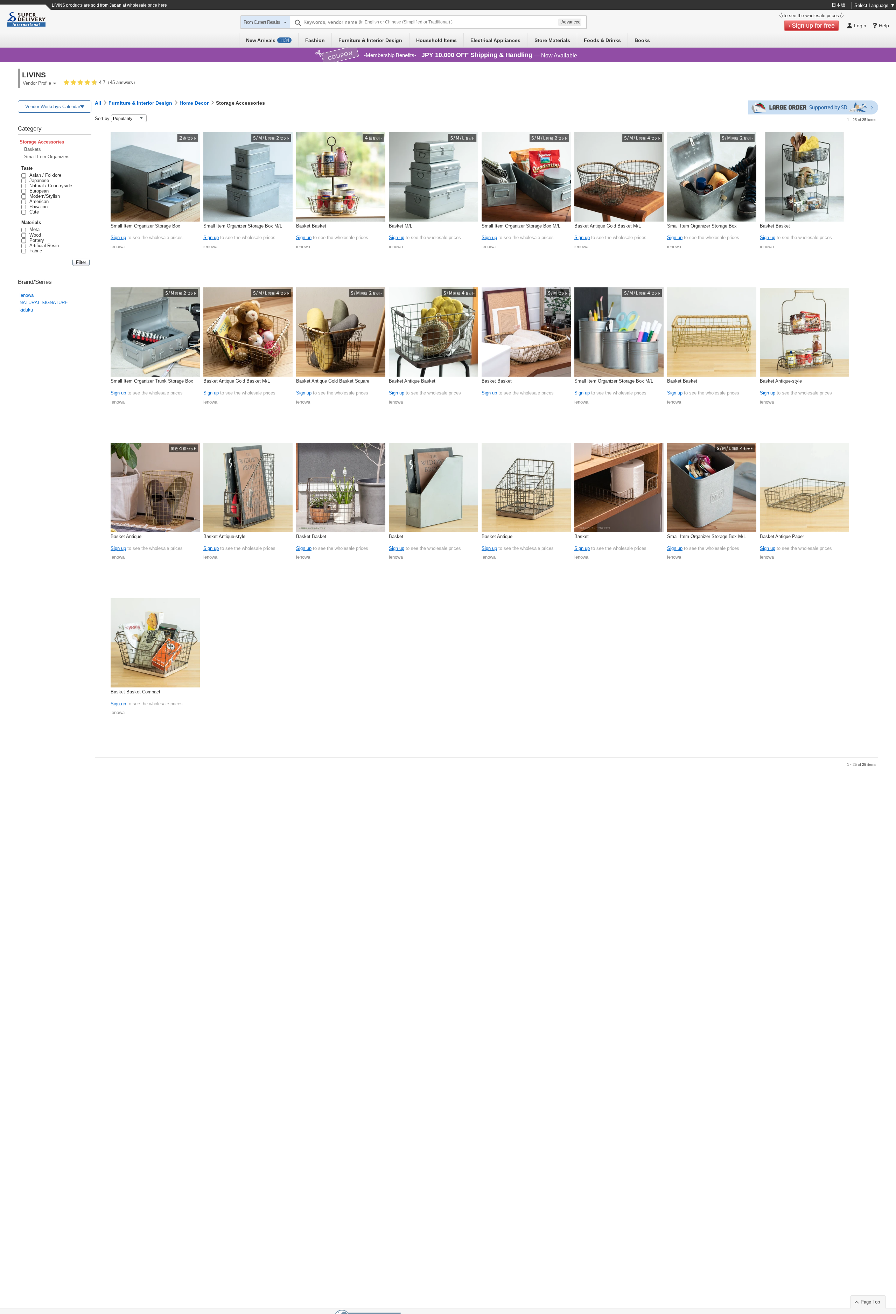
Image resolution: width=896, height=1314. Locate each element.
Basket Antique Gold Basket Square (332, 381)
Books (642, 40)
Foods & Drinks (602, 40)
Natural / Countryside (49, 185)
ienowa (27, 295)
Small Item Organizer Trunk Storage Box (152, 381)
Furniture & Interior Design (370, 40)
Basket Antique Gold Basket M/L (607, 226)
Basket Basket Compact (135, 691)
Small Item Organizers (47, 156)
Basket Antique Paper (782, 536)
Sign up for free (813, 25)
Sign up (118, 237)
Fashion (315, 40)
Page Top (870, 1302)
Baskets (32, 149)
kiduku (26, 310)
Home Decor (194, 102)
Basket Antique (126, 536)
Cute (33, 212)
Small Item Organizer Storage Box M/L (242, 226)
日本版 (838, 5)
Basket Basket (311, 226)
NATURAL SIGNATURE (44, 302)
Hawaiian (37, 206)
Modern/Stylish (43, 196)
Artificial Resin (43, 245)
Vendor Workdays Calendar (52, 106)
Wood (34, 235)
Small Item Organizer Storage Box (145, 226)
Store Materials (552, 40)
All (98, 102)
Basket (396, 536)
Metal (34, 229)
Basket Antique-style (781, 381)
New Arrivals (267, 40)
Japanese (38, 180)
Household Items (436, 40)
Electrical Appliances (495, 40)
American (38, 201)
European (38, 191)
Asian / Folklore (44, 175)
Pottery (35, 240)
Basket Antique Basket (412, 381)
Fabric (34, 250)
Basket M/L (400, 226)
